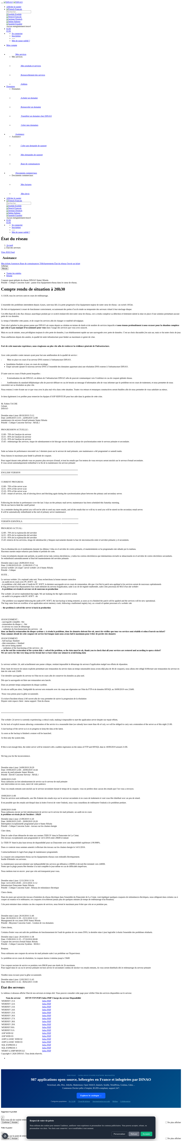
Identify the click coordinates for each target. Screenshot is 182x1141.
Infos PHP (46, 1001)
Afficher (4, 266)
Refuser (134, 1134)
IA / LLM (72, 1101)
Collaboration (125, 1101)
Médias (115, 1101)
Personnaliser (119, 1134)
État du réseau (60, 263)
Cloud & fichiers (84, 1101)
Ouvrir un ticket (73, 263)
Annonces (15, 263)
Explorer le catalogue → (91, 1095)
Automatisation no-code (101, 1101)
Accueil (9, 245)
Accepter (146, 1134)
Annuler (15, 1122)
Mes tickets (6, 263)
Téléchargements (47, 263)
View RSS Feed (8, 252)
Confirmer (6, 1122)
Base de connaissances (30, 263)
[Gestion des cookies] (5, 1136)
